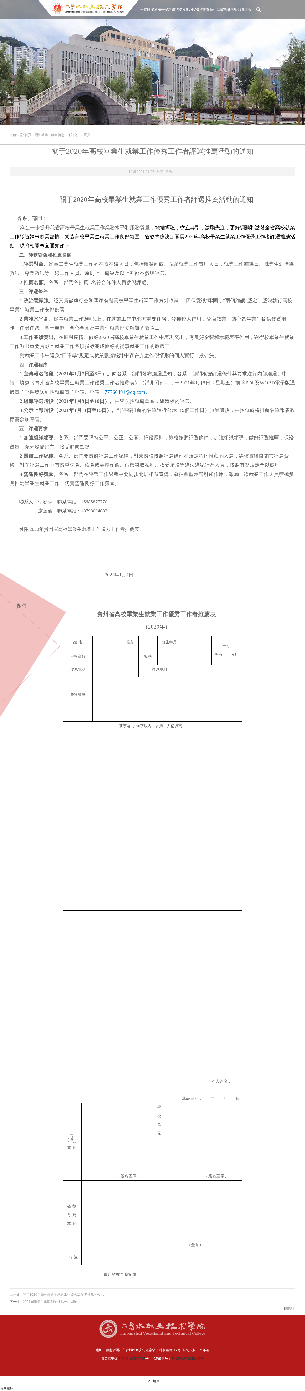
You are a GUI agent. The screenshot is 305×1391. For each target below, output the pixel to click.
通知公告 (161, 9)
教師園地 (230, 9)
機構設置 (202, 9)
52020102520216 (132, 1358)
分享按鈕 (6, 1388)
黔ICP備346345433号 (187, 1358)
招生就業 (216, 9)
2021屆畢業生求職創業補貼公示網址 (50, 1302)
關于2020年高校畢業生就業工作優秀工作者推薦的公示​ (63, 1294)
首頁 (28, 135)
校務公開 (188, 9)
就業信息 (57, 135)
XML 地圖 (152, 1381)
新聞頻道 (175, 9)
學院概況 (147, 9)
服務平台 (244, 9)
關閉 (288, 1309)
